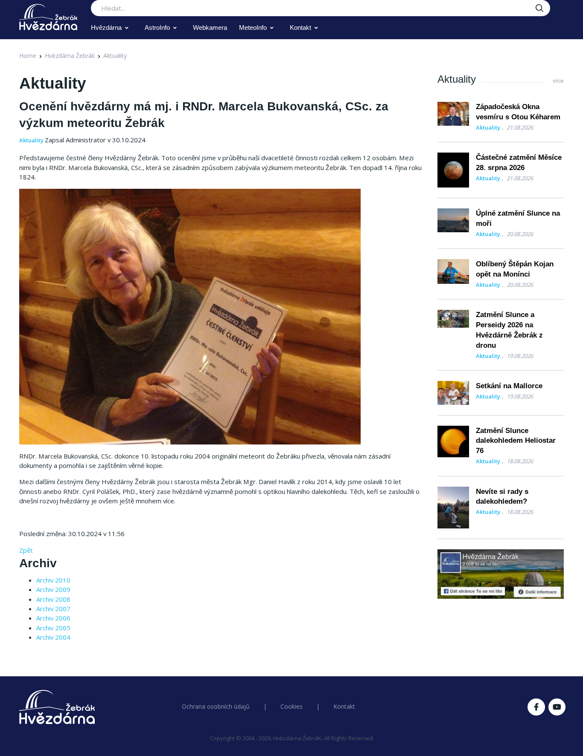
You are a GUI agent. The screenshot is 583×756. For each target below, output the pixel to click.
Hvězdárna (106, 27)
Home (27, 56)
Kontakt (300, 27)
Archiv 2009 (53, 589)
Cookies (291, 706)
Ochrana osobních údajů (216, 706)
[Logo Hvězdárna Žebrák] (48, 17)
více (558, 80)
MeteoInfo (253, 27)
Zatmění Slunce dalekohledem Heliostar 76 (516, 441)
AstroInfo (157, 27)
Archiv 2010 (53, 580)
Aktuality (115, 56)
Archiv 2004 (53, 637)
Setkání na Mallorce (509, 386)
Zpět (26, 550)
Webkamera (210, 27)
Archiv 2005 (53, 627)
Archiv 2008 (53, 599)
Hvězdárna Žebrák (70, 56)
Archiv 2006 (53, 618)
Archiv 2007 (53, 608)
